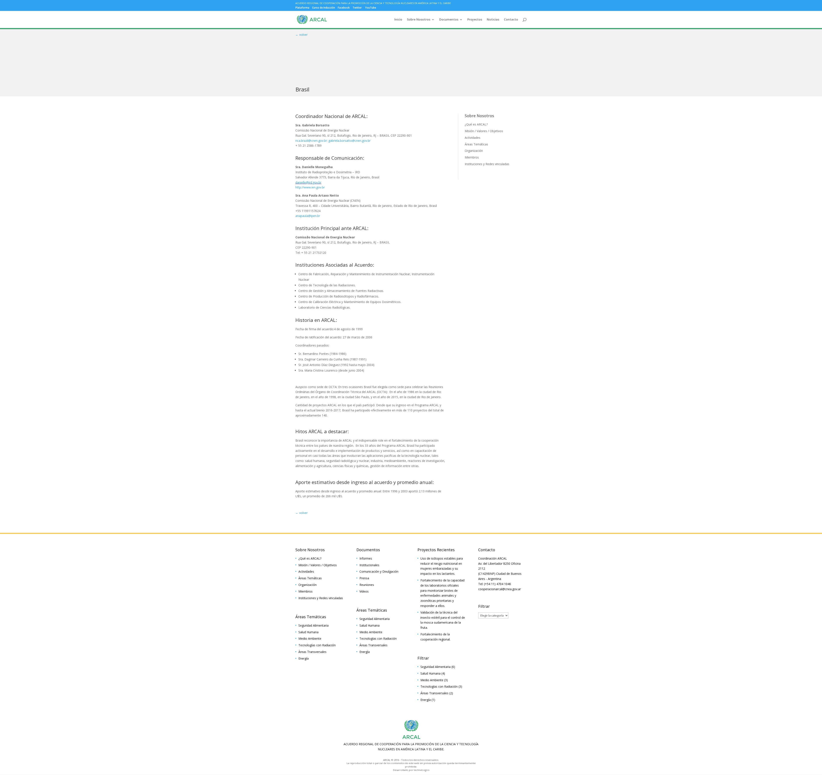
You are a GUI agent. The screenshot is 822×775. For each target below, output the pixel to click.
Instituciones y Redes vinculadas (487, 164)
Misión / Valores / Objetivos (484, 131)
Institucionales (369, 565)
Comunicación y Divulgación (378, 571)
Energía (303, 658)
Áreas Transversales (312, 652)
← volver (301, 35)
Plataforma (302, 7)
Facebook (344, 7)
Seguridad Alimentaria (313, 625)
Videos (364, 591)
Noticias (493, 19)
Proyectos (474, 19)
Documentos (448, 19)
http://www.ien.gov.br (310, 187)
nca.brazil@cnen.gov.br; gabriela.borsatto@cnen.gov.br (333, 141)
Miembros (472, 157)
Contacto (511, 19)
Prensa (364, 578)
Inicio (398, 19)
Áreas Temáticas (476, 144)
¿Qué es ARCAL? (476, 124)
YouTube (370, 7)
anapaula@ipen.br (307, 216)
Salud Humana (308, 632)
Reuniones (366, 585)
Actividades (472, 138)
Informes (365, 558)
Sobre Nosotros (418, 19)
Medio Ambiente (309, 638)
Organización (474, 151)
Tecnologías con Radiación (317, 645)
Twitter (357, 7)
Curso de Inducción (323, 7)
